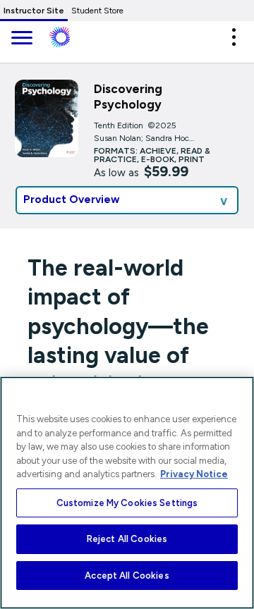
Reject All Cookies (127, 539)
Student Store (97, 11)
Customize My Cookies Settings (127, 503)
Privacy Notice (194, 474)
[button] (233, 37)
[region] (127, 492)
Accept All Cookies (127, 575)
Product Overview (71, 199)
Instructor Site (34, 11)
